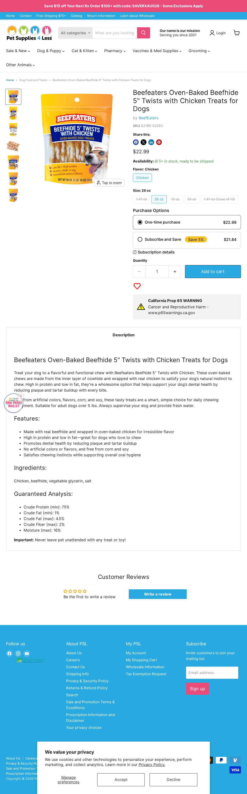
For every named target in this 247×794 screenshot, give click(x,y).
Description (124, 334)
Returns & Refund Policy (87, 688)
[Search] (143, 32)
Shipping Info (77, 674)
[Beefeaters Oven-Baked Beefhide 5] (13, 146)
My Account (136, 653)
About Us (74, 653)
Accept (121, 779)
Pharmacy (114, 50)
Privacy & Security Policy (87, 681)
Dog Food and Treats (33, 80)
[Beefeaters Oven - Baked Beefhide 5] (13, 97)
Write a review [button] (158, 594)
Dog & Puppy (49, 50)
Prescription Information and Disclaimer (35, 773)
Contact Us (75, 667)
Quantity (140, 260)
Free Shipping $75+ (51, 16)
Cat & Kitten (83, 50)
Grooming (198, 50)
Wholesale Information (145, 667)
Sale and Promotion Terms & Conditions (35, 768)
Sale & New (17, 50)
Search (72, 695)
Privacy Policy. (152, 764)
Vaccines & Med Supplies (156, 50)
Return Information (101, 16)
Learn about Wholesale (137, 16)
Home (10, 16)
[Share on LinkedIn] (151, 142)
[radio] (187, 222)
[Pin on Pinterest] (159, 142)
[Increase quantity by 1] (175, 271)
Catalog (76, 16)
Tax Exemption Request (146, 674)
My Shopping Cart (141, 660)
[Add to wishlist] (137, 286)
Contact (26, 16)
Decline (173, 779)
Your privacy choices (84, 727)
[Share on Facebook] (136, 142)
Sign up (197, 688)
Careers (73, 660)
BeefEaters (148, 117)
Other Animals (19, 64)
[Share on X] (143, 142)
